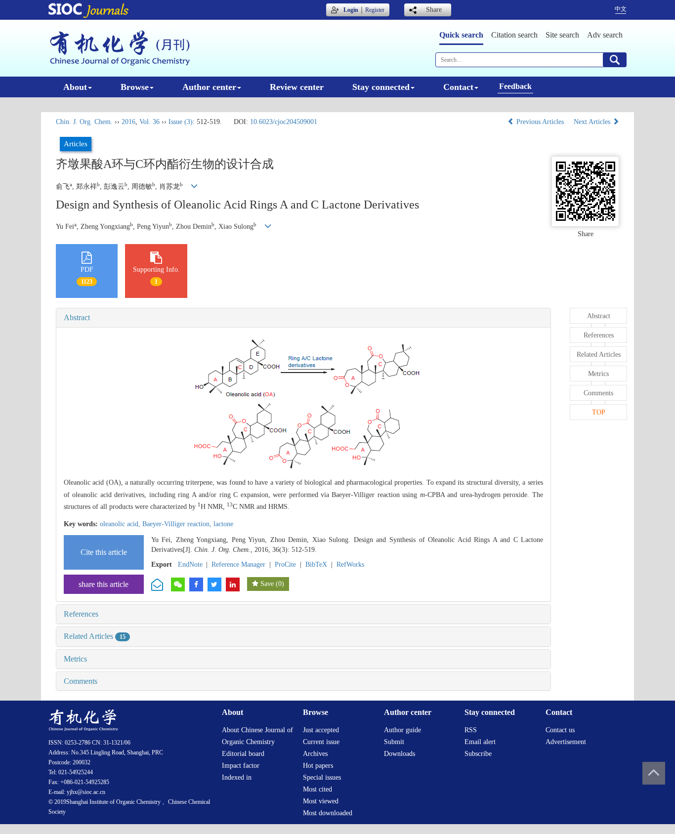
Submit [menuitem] (394, 742)
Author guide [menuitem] (402, 730)
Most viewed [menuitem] (320, 801)
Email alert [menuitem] (480, 742)
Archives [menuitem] (315, 753)
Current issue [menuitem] (321, 742)
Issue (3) (181, 121)
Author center (209, 87)
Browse (135, 87)
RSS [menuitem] (470, 730)
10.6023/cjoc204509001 (283, 121)
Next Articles (593, 121)
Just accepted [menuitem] (321, 730)
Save (267, 583)
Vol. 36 (149, 121)
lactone (223, 524)
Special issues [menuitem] (322, 777)
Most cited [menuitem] (317, 789)
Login (350, 9)
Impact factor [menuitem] (240, 765)
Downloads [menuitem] (399, 753)
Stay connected (381, 87)
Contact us (560, 730)
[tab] (303, 317)
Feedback (515, 86)
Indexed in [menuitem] (237, 777)
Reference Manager (238, 564)
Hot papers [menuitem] (318, 765)
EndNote (190, 564)
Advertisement (566, 742)
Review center (297, 87)
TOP (598, 412)
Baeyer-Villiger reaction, (177, 524)
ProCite (285, 564)
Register (374, 9)
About (75, 87)
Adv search (605, 35)
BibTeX (316, 564)
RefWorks (350, 564)
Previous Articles (540, 121)
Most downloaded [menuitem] (327, 813)
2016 (128, 121)
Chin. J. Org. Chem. (84, 121)
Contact (458, 87)
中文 (621, 8)
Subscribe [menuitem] (478, 753)
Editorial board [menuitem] (243, 753)
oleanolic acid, (121, 524)
